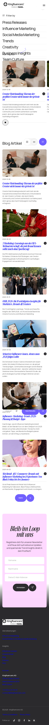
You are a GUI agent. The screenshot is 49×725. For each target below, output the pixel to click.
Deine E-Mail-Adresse (17, 577)
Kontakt (5, 670)
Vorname (12, 560)
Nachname (13, 569)
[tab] (27, 142)
